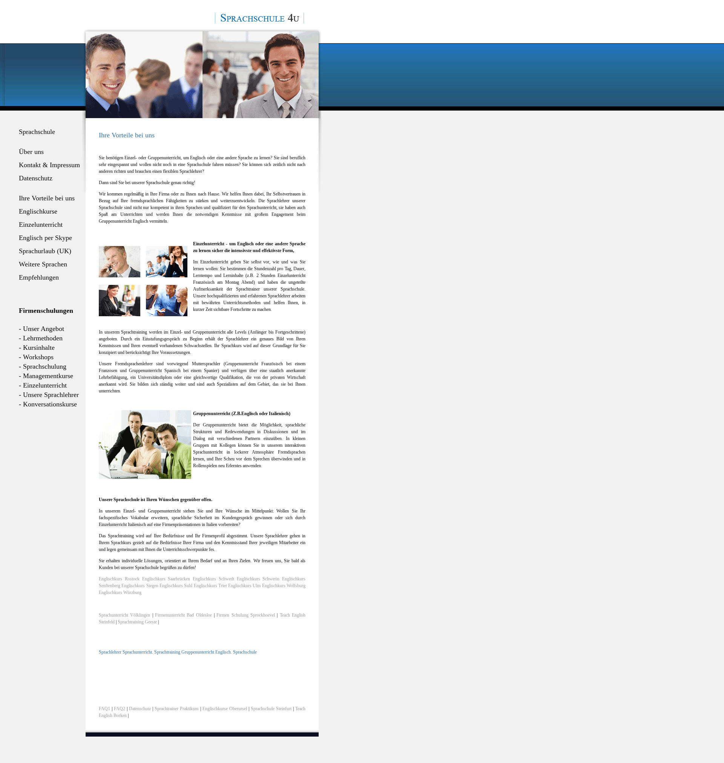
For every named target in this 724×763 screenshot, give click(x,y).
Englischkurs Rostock (119, 578)
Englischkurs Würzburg (120, 592)
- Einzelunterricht (43, 385)
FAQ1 (104, 708)
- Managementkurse (46, 376)
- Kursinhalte (37, 347)
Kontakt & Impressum (49, 165)
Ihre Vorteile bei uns (47, 198)
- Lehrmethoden (41, 338)
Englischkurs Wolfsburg (283, 585)
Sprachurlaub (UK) (45, 251)
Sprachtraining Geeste (137, 622)
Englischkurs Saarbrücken (166, 578)
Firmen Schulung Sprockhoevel (245, 615)
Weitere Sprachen (43, 264)
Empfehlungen (39, 277)
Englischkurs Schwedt (213, 578)
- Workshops (36, 357)
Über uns (31, 151)
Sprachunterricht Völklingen (124, 615)
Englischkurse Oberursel (224, 708)
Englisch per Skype (45, 238)
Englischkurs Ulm (244, 585)
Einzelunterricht (41, 224)
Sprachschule (37, 131)
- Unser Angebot (41, 328)
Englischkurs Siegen (139, 585)
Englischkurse (38, 211)
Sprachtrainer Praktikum (176, 708)
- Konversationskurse (48, 404)
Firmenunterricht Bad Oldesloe (183, 615)
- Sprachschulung (42, 366)
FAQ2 (119, 708)
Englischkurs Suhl (176, 585)
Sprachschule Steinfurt (271, 708)
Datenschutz (35, 178)
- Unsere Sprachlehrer (49, 394)
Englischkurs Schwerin (258, 578)
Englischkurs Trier (210, 585)
